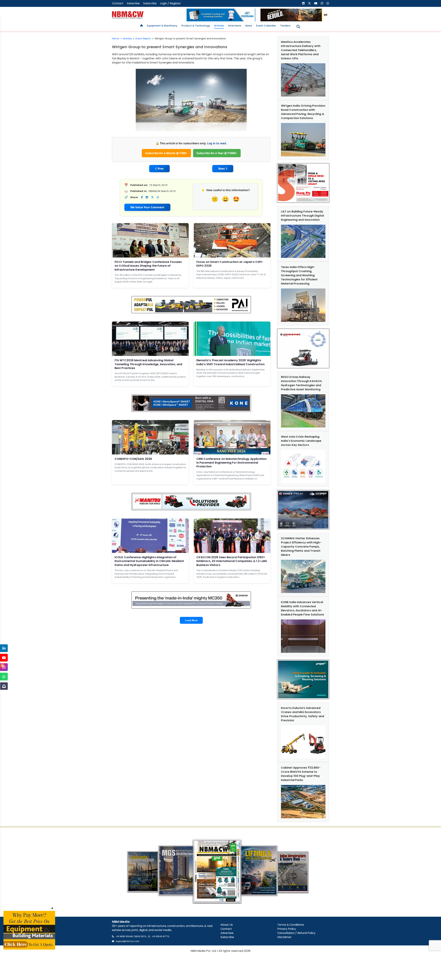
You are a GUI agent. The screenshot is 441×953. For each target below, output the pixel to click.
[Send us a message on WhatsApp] (328, 3)
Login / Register (170, 3)
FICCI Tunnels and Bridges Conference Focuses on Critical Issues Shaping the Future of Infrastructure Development (148, 266)
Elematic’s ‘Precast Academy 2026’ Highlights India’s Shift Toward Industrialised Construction (230, 362)
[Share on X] (152, 197)
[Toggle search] (298, 26)
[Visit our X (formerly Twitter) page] (309, 3)
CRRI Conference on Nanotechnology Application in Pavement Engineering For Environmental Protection (231, 463)
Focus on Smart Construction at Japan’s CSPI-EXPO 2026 (229, 264)
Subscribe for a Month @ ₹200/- (166, 153)
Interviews (234, 25)
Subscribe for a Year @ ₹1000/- (217, 153)
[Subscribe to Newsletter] (4, 686)
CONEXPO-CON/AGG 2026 (133, 459)
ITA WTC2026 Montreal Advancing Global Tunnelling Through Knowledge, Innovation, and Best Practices (148, 364)
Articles (219, 25)
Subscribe (150, 3)
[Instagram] (4, 667)
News (248, 25)
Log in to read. (217, 143)
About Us (226, 925)
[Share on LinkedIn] (147, 197)
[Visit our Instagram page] (322, 3)
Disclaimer (284, 937)
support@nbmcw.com (127, 941)
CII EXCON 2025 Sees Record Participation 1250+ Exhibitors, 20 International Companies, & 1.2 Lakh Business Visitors (231, 561)
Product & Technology (195, 25)
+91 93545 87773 (160, 936)
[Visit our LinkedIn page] (303, 3)
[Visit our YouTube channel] (315, 3)
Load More (191, 620)
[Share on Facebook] (142, 197)
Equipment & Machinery (162, 25)
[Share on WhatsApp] (158, 197)
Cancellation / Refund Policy (296, 933)
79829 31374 (140, 936)
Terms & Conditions (290, 925)
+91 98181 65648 (124, 936)
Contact (117, 3)
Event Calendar (266, 25)
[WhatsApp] (4, 677)
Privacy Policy (286, 929)
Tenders (285, 25)
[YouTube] (4, 658)
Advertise (133, 3)
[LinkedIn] (4, 648)
